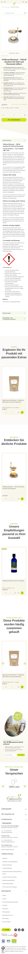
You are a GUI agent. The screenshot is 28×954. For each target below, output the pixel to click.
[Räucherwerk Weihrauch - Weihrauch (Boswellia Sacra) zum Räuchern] (14, 382)
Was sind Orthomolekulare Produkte (10, 902)
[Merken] (25, 13)
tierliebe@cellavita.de (9, 849)
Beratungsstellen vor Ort (7, 915)
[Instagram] (22, 929)
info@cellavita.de (8, 832)
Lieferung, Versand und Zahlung (9, 877)
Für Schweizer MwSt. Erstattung (9, 886)
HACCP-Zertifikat (6, 921)
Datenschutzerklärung (7, 865)
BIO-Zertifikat (5, 918)
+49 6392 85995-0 (8, 830)
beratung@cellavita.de (9, 841)
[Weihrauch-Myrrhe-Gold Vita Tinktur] (14, 563)
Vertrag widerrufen (6, 823)
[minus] (3, 115)
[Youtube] (19, 929)
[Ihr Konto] (26, 2)
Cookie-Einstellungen (7, 868)
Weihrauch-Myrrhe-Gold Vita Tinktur (13, 581)
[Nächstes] (24, 663)
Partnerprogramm (6, 911)
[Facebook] (15, 929)
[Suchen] (4, 2)
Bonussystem (5, 908)
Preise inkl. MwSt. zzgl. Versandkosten (19, 104)
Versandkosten (23, 946)
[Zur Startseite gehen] (14, 4)
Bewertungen (7, 313)
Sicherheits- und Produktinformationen (9, 318)
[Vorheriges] (3, 663)
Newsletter (4, 905)
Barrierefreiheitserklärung (7, 883)
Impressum (4, 858)
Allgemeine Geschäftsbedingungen (9, 861)
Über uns (4, 898)
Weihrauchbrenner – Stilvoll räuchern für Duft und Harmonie (13, 487)
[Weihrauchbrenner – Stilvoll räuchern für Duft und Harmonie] (14, 469)
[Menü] (1, 2)
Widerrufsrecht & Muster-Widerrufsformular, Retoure (12, 872)
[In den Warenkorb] (22, 412)
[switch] (3, 952)
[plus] (25, 115)
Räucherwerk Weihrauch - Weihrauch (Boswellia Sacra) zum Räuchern (13, 401)
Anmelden (21, 754)
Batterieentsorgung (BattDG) (8, 880)
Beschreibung (7, 140)
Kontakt (4, 895)
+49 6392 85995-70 (8, 840)
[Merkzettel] (23, 2)
